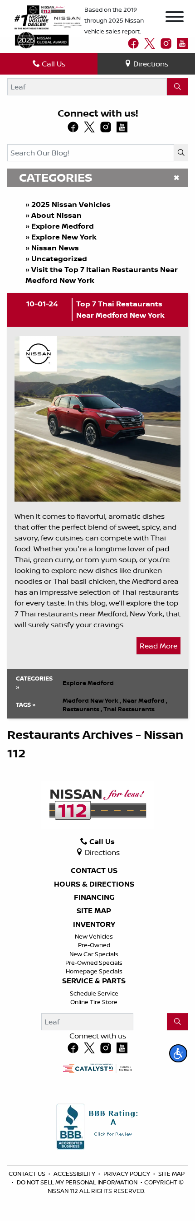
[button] (178, 1053)
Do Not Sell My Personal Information (78, 1182)
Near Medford (144, 700)
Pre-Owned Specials (93, 962)
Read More (158, 646)
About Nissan (56, 215)
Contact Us (94, 871)
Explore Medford (62, 226)
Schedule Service (94, 993)
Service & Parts (94, 981)
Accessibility (75, 1173)
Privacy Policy (127, 1173)
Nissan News (55, 248)
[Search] (177, 86)
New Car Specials (93, 954)
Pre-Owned (94, 945)
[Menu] (174, 18)
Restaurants (82, 709)
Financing (94, 897)
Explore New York (64, 237)
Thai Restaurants (129, 709)
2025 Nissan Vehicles (71, 204)
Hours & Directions (94, 884)
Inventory (94, 924)
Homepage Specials (94, 971)
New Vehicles (94, 936)
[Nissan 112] (46, 9)
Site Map (94, 911)
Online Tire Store (93, 1002)
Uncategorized (59, 258)
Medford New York (92, 700)
